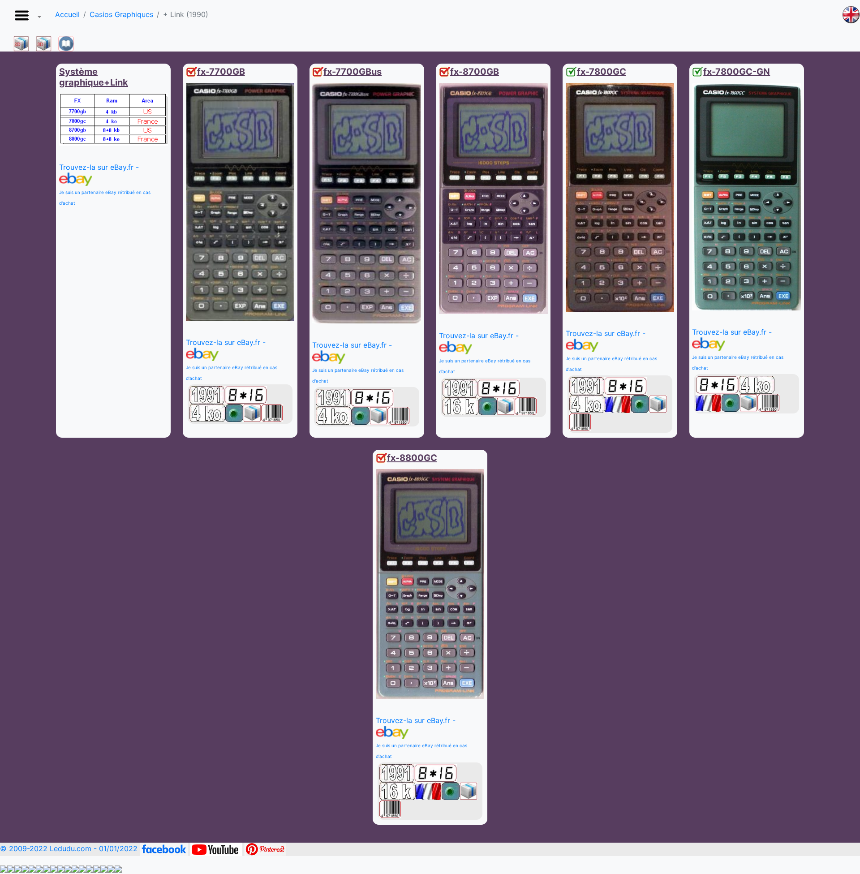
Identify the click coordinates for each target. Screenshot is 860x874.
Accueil (67, 14)
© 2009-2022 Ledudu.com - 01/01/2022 (70, 848)
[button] (26, 18)
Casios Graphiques (121, 14)
